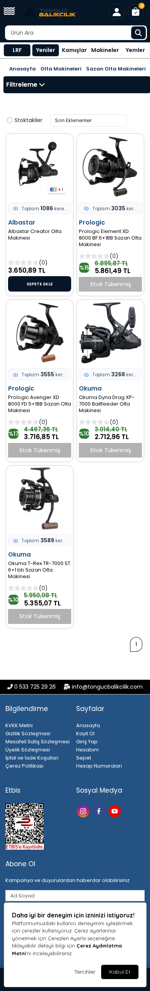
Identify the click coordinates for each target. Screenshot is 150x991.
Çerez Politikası (24, 766)
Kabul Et (119, 971)
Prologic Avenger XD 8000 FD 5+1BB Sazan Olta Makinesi (39, 404)
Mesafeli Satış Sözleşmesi (37, 741)
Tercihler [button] (84, 971)
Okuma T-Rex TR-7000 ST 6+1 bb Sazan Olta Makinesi (39, 570)
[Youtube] (115, 810)
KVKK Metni (19, 725)
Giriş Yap (87, 741)
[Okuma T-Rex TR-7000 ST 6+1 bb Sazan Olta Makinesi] (39, 499)
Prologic (92, 222)
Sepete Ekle (40, 284)
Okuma (90, 388)
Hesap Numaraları (99, 766)
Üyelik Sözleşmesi (27, 749)
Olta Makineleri (61, 68)
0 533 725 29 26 (35, 687)
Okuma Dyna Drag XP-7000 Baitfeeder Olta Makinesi (107, 404)
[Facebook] (100, 810)
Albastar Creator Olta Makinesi (35, 234)
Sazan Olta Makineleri (116, 68)
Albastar (21, 222)
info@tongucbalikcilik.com (107, 687)
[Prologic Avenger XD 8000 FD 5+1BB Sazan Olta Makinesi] (39, 333)
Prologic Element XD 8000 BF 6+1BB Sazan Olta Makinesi (110, 238)
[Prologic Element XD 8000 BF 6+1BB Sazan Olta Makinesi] (110, 167)
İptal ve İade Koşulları (31, 757)
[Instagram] (84, 810)
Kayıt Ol (85, 733)
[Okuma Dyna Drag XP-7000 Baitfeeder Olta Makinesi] (110, 333)
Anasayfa (22, 68)
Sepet (83, 757)
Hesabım (87, 749)
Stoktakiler (28, 120)
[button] (9, 11)
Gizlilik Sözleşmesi (27, 733)
